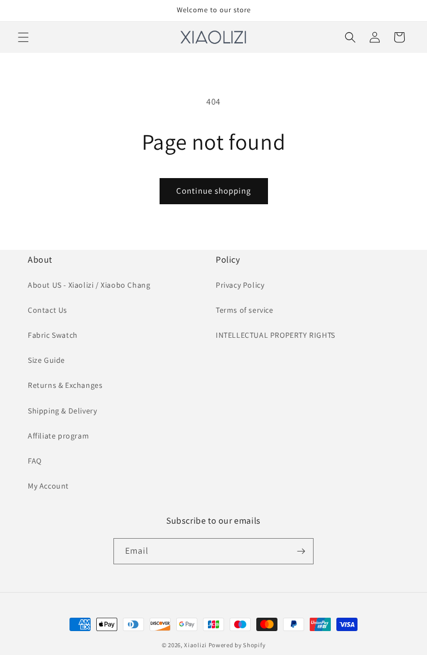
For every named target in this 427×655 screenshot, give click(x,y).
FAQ (35, 461)
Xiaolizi (195, 645)
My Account (48, 486)
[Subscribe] (301, 551)
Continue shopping (213, 190)
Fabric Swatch (53, 335)
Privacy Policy (240, 285)
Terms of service (245, 310)
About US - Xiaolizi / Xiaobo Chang (89, 285)
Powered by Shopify (237, 645)
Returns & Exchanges (65, 385)
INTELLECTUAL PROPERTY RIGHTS (275, 335)
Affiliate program (58, 436)
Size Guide (46, 360)
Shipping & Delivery (62, 411)
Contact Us (47, 310)
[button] (23, 37)
